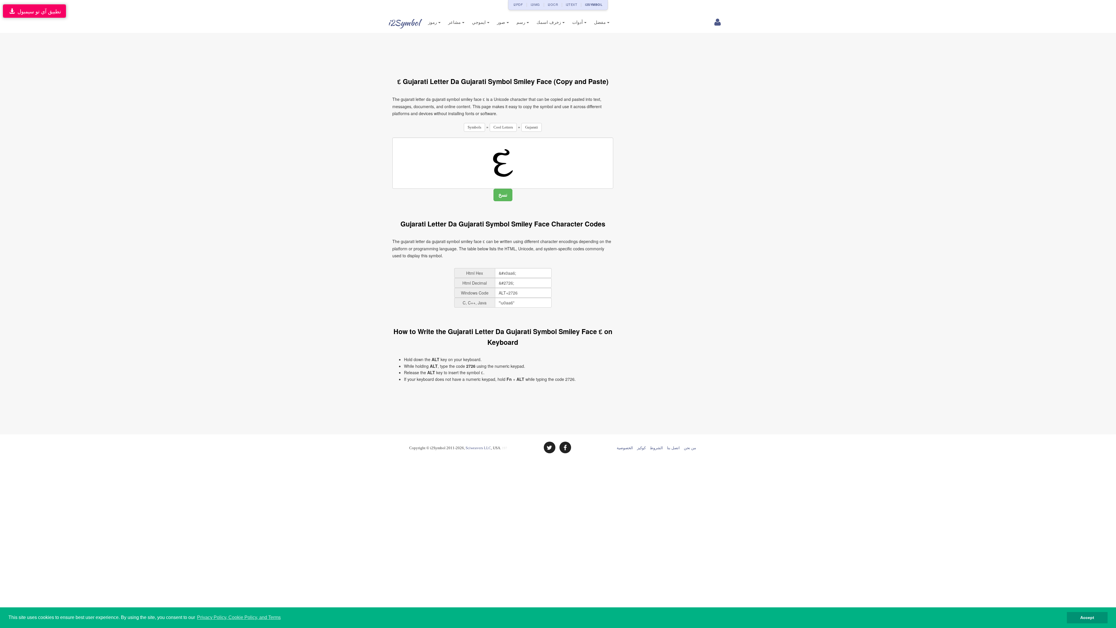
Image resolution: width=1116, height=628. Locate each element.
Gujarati (531, 127)
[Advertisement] (503, 52)
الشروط (656, 448)
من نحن (690, 448)
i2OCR (553, 4)
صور (502, 22)
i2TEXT (571, 4)
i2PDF (518, 4)
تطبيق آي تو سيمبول (38, 11)
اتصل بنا (673, 448)
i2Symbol (404, 22)
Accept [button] (1087, 617)
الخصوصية (625, 448)
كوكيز (641, 448)
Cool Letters (503, 127)
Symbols (474, 127)
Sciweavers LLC (478, 448)
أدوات (578, 22)
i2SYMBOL (593, 4)
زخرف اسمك (549, 22)
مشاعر (455, 22)
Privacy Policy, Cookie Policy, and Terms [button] (239, 617)
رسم (521, 22)
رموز (433, 22)
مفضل (600, 22)
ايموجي (479, 22)
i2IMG (535, 4)
